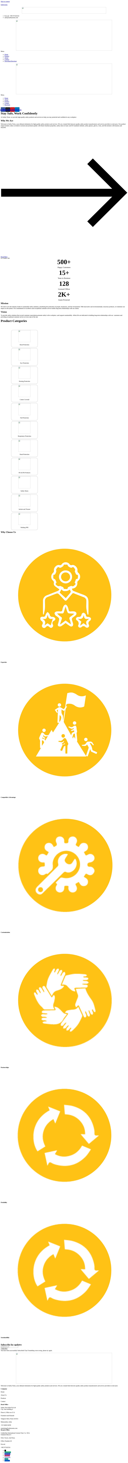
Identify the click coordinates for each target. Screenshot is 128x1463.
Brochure (7, 105)
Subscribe (4, 1348)
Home (6, 54)
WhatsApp (7, 1452)
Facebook (7, 1454)
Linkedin (7, 1460)
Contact (6, 59)
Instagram (7, 1457)
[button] (64, 51)
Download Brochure (10, 61)
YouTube (7, 1455)
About (6, 58)
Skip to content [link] (5, 1)
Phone (6, 1459)
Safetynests (4, 5)
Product (6, 56)
